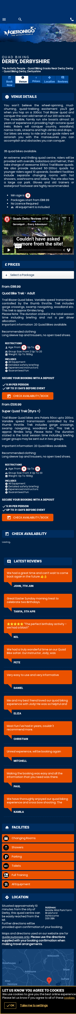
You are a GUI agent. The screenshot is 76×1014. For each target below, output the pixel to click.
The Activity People (13, 68)
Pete (17, 662)
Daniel (18, 687)
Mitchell (20, 760)
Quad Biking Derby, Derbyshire (22, 71)
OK (10, 1005)
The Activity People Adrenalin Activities (25, 31)
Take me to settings (34, 1005)
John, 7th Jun (24, 585)
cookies (69, 998)
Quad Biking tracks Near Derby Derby (50, 68)
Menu (4, 19)
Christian (21, 738)
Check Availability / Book (28, 396)
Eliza (17, 713)
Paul (17, 786)
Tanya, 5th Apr (24, 611)
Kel (16, 636)
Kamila (19, 811)
